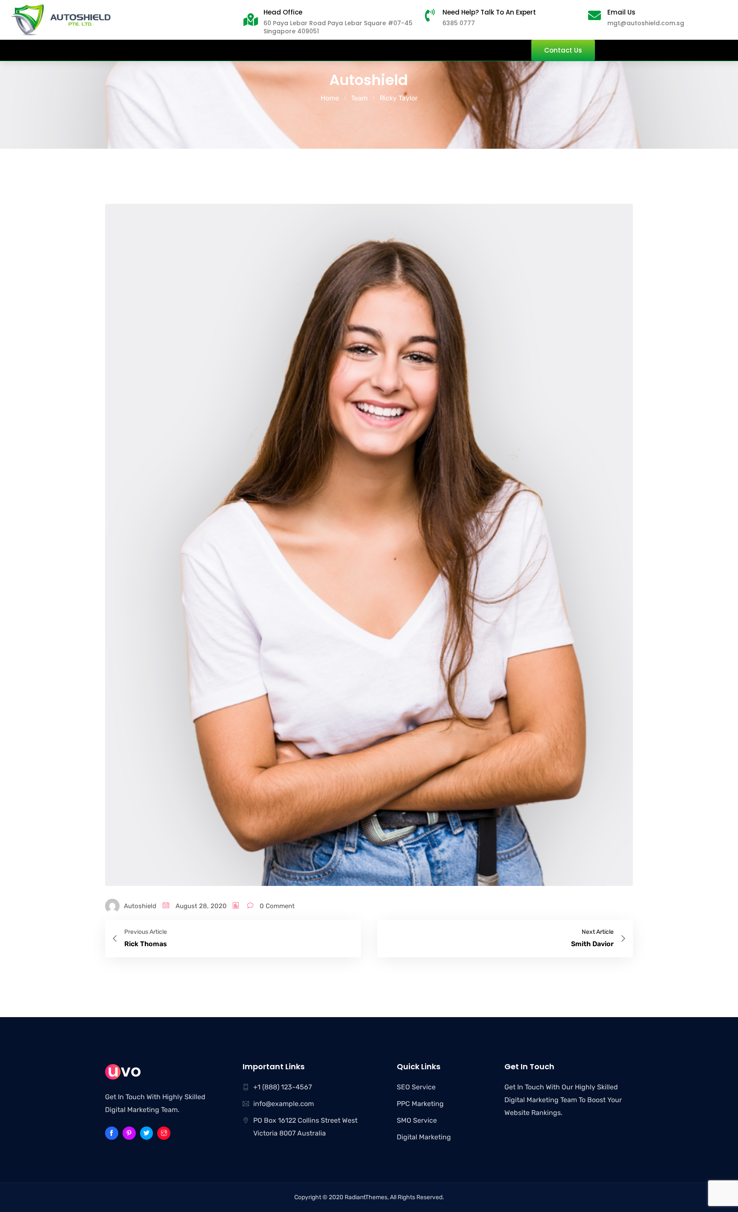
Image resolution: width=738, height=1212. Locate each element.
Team (359, 98)
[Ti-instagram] (163, 1133)
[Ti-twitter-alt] (146, 1133)
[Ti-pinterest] (129, 1133)
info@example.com (283, 1104)
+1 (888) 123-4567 (282, 1087)
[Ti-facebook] (111, 1133)
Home (330, 98)
